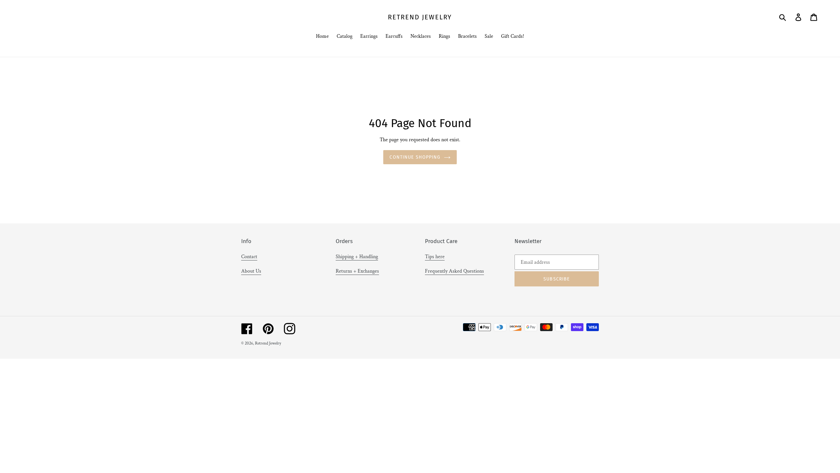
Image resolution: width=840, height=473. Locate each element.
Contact (249, 256)
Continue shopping (414, 157)
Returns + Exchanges (357, 271)
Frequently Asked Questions (454, 271)
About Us (251, 271)
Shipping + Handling (357, 256)
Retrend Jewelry (420, 17)
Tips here (435, 256)
